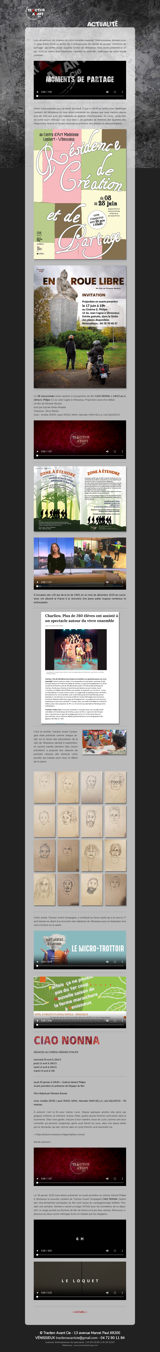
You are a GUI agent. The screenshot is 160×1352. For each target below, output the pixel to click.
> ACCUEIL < (80, 1312)
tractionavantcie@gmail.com (77, 1338)
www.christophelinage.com (86, 1345)
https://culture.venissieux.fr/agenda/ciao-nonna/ (60, 1134)
